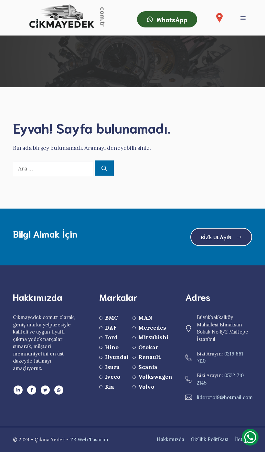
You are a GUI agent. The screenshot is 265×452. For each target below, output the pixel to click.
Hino (112, 347)
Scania (147, 367)
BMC (111, 317)
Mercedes (152, 327)
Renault (149, 357)
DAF (111, 327)
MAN (145, 317)
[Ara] (104, 168)
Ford (111, 337)
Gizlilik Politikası (209, 439)
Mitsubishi (153, 337)
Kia (109, 386)
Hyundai (117, 357)
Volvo (146, 386)
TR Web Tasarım (89, 440)
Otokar (148, 347)
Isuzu (112, 367)
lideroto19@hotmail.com (225, 397)
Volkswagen (155, 376)
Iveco (112, 376)
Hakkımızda (170, 439)
